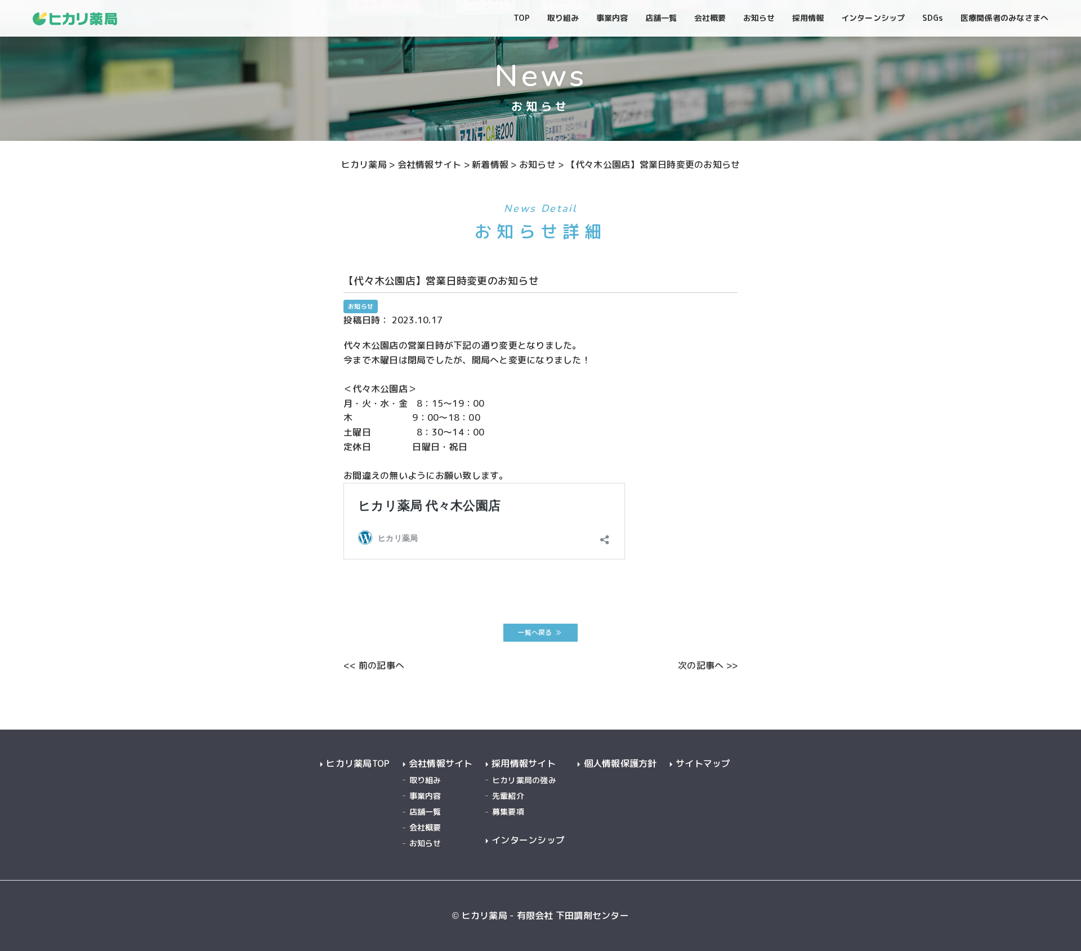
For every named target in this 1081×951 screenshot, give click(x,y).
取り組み (425, 780)
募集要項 (508, 811)
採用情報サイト (524, 764)
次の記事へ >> (708, 665)
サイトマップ (703, 764)
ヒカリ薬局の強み (524, 780)
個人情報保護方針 (620, 764)
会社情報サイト (441, 764)
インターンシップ (528, 840)
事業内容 (425, 795)
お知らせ (425, 843)
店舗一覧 (425, 811)
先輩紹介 (508, 795)
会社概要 (425, 827)
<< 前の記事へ (373, 665)
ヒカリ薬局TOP (358, 764)
